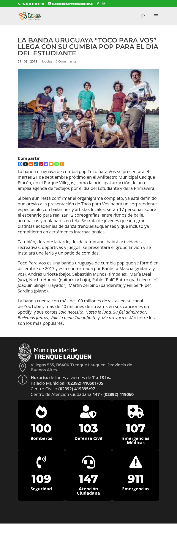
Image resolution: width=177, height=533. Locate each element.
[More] (62, 164)
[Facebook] (20, 164)
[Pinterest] (41, 164)
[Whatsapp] (56, 164)
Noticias (46, 61)
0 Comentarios (66, 61)
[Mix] (51, 164)
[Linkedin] (36, 164)
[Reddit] (30, 164)
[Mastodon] (46, 164)
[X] (25, 164)
